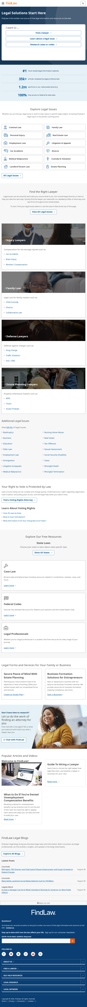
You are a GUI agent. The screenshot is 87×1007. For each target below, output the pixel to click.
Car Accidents (12, 254)
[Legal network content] (83, 989)
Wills (8, 398)
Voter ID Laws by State (12, 513)
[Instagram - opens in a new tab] (26, 954)
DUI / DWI (10, 360)
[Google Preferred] (40, 954)
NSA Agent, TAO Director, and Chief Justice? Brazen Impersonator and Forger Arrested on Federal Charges (37, 870)
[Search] (83, 3)
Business (7, 438)
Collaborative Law (14, 312)
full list (9, 427)
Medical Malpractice (12, 471)
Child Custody (12, 302)
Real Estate (49, 438)
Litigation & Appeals (12, 466)
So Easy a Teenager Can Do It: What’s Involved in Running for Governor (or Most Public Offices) (36, 891)
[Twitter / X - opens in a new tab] (18, 954)
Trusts (8, 403)
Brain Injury (11, 259)
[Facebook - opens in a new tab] (4, 954)
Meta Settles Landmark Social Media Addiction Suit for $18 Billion (28, 881)
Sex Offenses (50, 443)
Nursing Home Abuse (54, 432)
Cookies (31, 1001)
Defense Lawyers (17, 336)
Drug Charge (11, 350)
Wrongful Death (51, 466)
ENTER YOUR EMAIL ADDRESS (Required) (16, 937)
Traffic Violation (13, 355)
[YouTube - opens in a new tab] (11, 954)
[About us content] (83, 961)
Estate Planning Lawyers (22, 384)
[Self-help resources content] (83, 975)
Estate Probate (12, 409)
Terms (4, 1001)
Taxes (46, 460)
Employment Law (11, 455)
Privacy (11, 1001)
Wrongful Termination (54, 471)
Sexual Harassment (53, 449)
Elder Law (7, 449)
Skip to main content (43, 2)
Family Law (13, 288)
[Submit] (72, 940)
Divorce (9, 307)
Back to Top (44, 903)
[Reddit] (33, 954)
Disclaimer (21, 1001)
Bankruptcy (8, 432)
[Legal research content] (83, 982)
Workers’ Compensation (16, 264)
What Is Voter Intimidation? (14, 517)
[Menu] (3, 3)
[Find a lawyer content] (83, 968)
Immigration (9, 460)
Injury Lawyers (15, 240)
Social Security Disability (55, 455)
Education (7, 443)
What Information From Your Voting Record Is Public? (24, 521)
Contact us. (10, 928)
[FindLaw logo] (12, 3)
